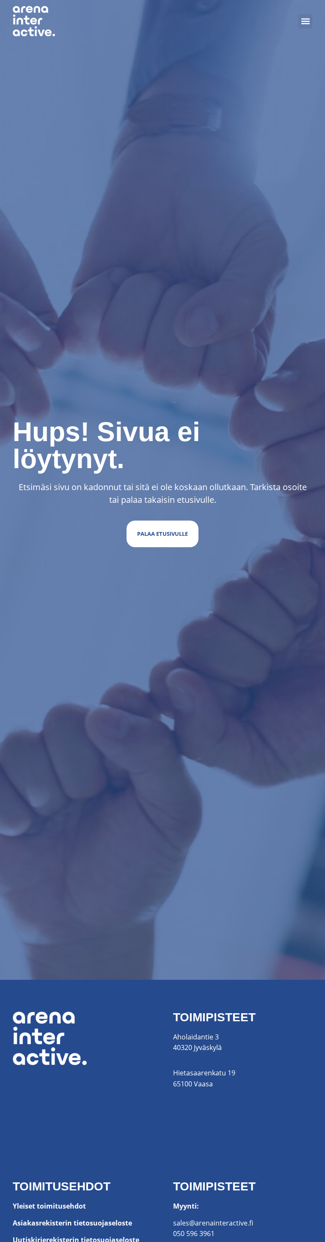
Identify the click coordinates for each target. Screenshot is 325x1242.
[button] (305, 21)
